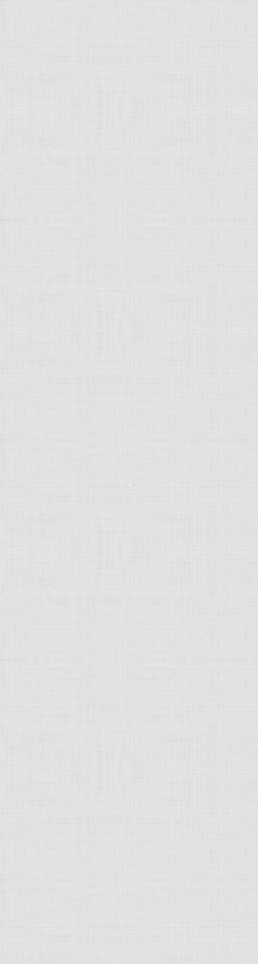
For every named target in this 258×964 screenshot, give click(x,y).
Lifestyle (59, 88)
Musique (60, 97)
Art (69, 80)
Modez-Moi (56, 71)
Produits (59, 114)
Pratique (59, 106)
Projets (61, 123)
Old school (55, 132)
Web (68, 141)
